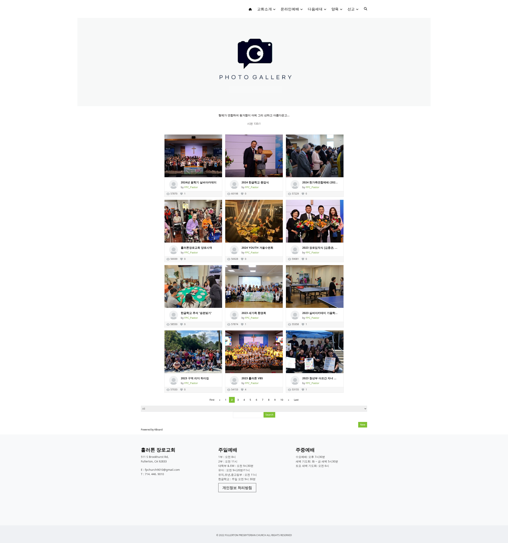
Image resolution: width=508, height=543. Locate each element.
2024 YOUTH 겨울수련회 (257, 247)
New (362, 424)
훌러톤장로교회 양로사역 (196, 247)
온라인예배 (290, 9)
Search (269, 414)
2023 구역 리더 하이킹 (195, 378)
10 (281, 399)
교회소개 (264, 9)
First (212, 399)
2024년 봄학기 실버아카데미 (198, 182)
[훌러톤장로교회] (170, 10)
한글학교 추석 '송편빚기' (196, 313)
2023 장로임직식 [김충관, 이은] (322, 247)
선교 (351, 9)
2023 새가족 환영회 (253, 313)
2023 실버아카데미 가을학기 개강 (323, 313)
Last (296, 399)
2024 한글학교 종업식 (255, 182)
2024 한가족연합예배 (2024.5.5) (322, 182)
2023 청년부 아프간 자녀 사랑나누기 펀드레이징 (332, 378)
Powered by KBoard (152, 429)
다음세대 (315, 9)
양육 (335, 9)
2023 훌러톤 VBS (252, 378)
